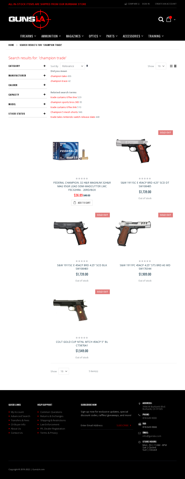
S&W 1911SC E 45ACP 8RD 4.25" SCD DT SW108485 (145, 184)
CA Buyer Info (18, 424)
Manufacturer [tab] (17, 75)
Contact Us (17, 432)
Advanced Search (20, 416)
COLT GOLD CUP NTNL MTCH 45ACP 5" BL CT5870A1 (82, 343)
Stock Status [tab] (16, 113)
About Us (16, 428)
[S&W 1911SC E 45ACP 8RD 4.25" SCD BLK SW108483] (82, 233)
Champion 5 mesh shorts (64, 112)
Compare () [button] (133, 3)
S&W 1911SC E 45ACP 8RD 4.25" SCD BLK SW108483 (82, 266)
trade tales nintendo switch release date (73, 117)
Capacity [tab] (13, 94)
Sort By (54, 66)
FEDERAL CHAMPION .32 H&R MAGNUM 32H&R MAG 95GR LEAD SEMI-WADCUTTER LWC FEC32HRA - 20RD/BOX (82, 186)
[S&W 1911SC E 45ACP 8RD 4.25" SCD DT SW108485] (145, 151)
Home (11, 45)
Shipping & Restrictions (53, 420)
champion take (59, 76)
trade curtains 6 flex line (64, 97)
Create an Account (166, 3)
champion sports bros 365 (65, 102)
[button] (159, 19)
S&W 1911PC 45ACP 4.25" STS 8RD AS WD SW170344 (145, 266)
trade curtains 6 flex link (64, 107)
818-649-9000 (150, 418)
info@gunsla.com (152, 436)
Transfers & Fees (20, 420)
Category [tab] (14, 65)
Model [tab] (12, 104)
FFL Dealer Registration (52, 428)
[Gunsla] (29, 20)
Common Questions (51, 412)
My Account (17, 412)
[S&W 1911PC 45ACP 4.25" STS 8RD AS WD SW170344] (145, 233)
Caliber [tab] (13, 85)
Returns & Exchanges (51, 416)
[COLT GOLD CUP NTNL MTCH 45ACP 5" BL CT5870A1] (82, 310)
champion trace (59, 81)
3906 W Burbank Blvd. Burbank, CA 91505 (154, 408)
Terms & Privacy (49, 432)
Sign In (146, 3)
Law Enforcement (49, 424)
